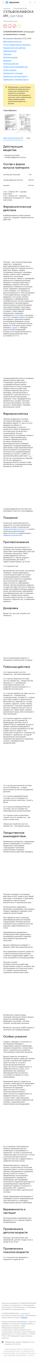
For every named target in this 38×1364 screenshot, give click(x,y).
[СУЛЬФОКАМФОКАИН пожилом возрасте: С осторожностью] (19, 26)
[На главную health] (13, 2)
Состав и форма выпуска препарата (17, 45)
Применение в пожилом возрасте (16, 79)
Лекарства (6, 8)
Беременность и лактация (13, 73)
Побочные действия (10, 64)
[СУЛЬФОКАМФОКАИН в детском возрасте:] (14, 26)
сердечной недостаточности (14, 529)
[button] (10, 123)
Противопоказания (10, 57)
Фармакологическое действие (14, 48)
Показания (7, 54)
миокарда (19, 315)
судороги (15, 327)
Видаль (24, 1317)
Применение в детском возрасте (15, 76)
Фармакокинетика (10, 51)
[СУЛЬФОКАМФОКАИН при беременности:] (5, 26)
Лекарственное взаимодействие (15, 67)
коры (8, 317)
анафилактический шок (12, 535)
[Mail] (7, 2)
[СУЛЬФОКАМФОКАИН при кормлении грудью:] (10, 26)
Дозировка (7, 60)
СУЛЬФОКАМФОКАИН (20, 8)
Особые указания (9, 70)
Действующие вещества (12, 41)
